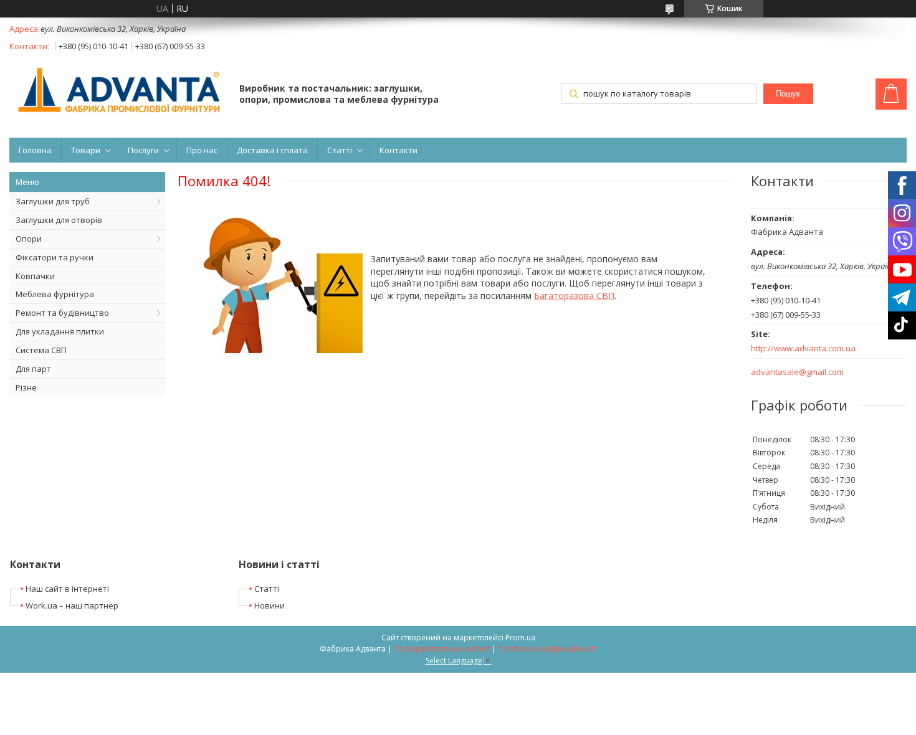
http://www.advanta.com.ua (803, 348)
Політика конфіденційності (547, 648)
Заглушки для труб (53, 201)
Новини (269, 605)
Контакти (398, 150)
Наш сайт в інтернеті (67, 588)
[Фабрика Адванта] (118, 91)
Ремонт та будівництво (62, 312)
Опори (29, 238)
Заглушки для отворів (59, 219)
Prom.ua (520, 637)
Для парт (33, 368)
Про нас (201, 150)
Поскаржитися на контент (442, 648)
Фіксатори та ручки (54, 257)
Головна (35, 150)
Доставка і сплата (272, 150)
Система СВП (41, 350)
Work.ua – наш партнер (72, 605)
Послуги (143, 150)
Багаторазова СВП (574, 295)
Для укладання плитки (60, 331)
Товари (85, 150)
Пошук (788, 93)
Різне (26, 387)
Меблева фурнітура (55, 294)
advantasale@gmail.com (797, 372)
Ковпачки (35, 276)
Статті (339, 150)
